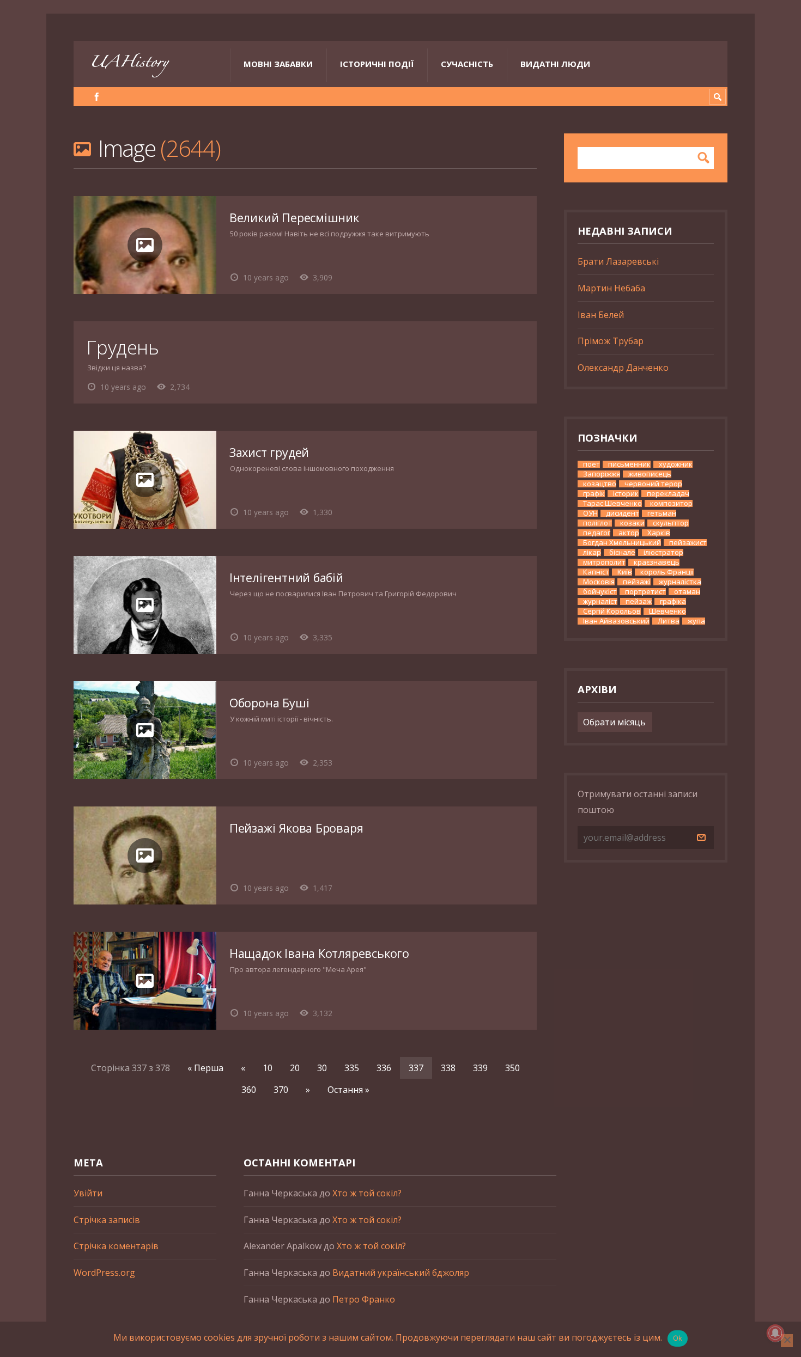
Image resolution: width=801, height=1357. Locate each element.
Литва (668, 621)
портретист (645, 591)
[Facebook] (96, 96)
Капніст (596, 572)
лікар (592, 552)
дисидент (622, 513)
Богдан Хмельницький (622, 542)
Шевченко (667, 611)
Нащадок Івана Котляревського (319, 953)
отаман (687, 591)
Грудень (122, 347)
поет (591, 464)
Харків (658, 532)
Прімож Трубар (611, 341)
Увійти (88, 1193)
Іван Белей (601, 315)
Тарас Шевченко (612, 503)
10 (267, 1068)
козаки (632, 523)
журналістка (680, 581)
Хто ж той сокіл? (367, 1193)
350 (512, 1068)
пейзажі (637, 581)
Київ (624, 572)
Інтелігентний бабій (286, 577)
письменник (629, 464)
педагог (596, 532)
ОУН (590, 513)
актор (628, 532)
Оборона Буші (269, 703)
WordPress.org (104, 1273)
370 (281, 1090)
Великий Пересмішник (294, 217)
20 (295, 1068)
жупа (696, 621)
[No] (787, 1340)
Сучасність (467, 63)
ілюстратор (663, 552)
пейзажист (688, 542)
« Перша (205, 1068)
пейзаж (639, 601)
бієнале (622, 552)
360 (248, 1090)
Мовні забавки (278, 63)
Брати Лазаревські (618, 261)
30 (322, 1068)
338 (448, 1068)
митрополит (604, 562)
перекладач (668, 493)
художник (676, 464)
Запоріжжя (601, 474)
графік (594, 493)
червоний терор (653, 483)
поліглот (597, 523)
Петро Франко (363, 1299)
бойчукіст (600, 591)
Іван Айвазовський (616, 621)
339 (480, 1068)
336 (384, 1068)
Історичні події (377, 63)
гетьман (661, 513)
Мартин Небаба (611, 288)
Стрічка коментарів (116, 1246)
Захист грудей (269, 452)
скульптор (671, 523)
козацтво (599, 483)
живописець (649, 474)
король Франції (667, 572)
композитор (671, 503)
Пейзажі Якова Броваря (296, 828)
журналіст (600, 601)
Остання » (348, 1090)
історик (626, 493)
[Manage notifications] (775, 1333)
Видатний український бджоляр (400, 1273)
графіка (673, 601)
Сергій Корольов (612, 611)
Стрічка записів (107, 1220)
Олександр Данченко (623, 368)
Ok (678, 1338)
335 (351, 1068)
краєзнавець (656, 562)
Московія (599, 581)
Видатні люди (555, 63)
